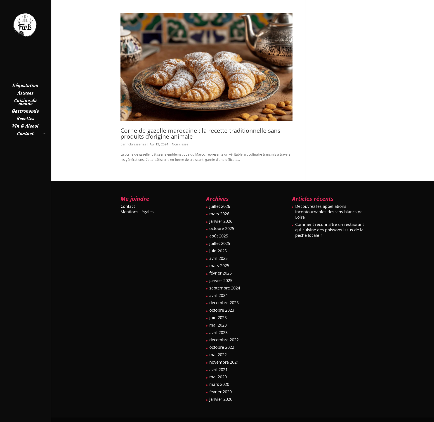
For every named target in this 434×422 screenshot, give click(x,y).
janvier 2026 (220, 221)
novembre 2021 (224, 362)
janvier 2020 (220, 399)
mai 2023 (218, 325)
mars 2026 (219, 213)
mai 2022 (218, 354)
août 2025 (218, 236)
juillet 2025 (219, 243)
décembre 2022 (224, 339)
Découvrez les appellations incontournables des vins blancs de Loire (329, 212)
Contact (25, 134)
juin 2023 (218, 317)
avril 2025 (218, 258)
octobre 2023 (221, 310)
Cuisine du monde (25, 102)
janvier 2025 (220, 280)
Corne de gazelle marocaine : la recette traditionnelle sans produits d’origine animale (200, 133)
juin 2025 (218, 251)
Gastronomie (25, 111)
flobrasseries (136, 144)
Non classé (180, 144)
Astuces (25, 93)
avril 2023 (218, 332)
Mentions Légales (137, 211)
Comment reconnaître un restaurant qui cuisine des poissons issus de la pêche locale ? (329, 230)
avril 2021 (218, 369)
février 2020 (220, 391)
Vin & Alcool (25, 126)
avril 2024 (218, 295)
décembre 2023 (224, 302)
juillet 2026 (219, 206)
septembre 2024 (224, 288)
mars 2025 (219, 265)
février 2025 (220, 273)
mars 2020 (219, 384)
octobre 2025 (221, 228)
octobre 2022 (221, 347)
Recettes (25, 119)
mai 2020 (218, 376)
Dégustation (25, 86)
